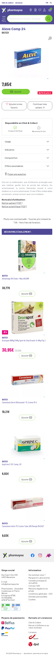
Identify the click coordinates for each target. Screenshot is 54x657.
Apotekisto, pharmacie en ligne (36, 653)
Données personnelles (38, 596)
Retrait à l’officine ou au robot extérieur (39, 626)
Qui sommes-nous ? (37, 575)
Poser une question (16, 174)
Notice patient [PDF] (12, 203)
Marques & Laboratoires (39, 578)
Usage (8, 141)
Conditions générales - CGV (40, 594)
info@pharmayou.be (10, 584)
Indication (9, 149)
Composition (11, 157)
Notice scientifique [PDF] (14, 206)
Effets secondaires (14, 166)
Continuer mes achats (40, 106)
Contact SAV (34, 586)
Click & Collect (35, 622)
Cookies (32, 599)
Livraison (33, 632)
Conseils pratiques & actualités (38, 581)
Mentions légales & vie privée (38, 589)
